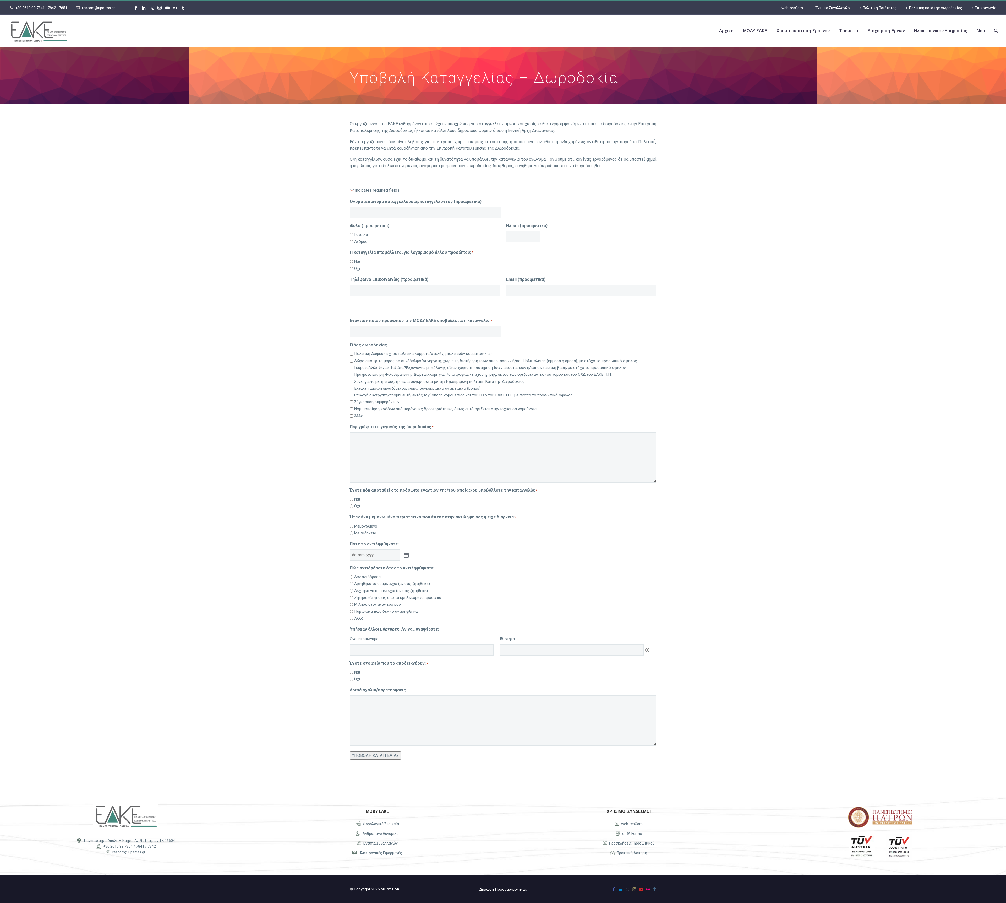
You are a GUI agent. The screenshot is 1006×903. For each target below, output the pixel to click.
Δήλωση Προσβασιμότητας (503, 889)
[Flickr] (175, 8)
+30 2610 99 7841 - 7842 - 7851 (41, 8)
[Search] (996, 31)
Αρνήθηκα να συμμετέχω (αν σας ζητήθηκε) (392, 583)
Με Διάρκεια (365, 533)
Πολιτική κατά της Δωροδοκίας (935, 8)
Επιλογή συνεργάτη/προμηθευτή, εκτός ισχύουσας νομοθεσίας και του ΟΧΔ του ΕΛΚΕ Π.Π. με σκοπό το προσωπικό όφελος (463, 395)
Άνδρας (360, 241)
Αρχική (726, 30)
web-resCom (792, 8)
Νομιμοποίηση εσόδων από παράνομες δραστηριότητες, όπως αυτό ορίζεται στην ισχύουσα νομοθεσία (445, 409)
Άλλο (358, 415)
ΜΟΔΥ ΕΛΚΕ (755, 30)
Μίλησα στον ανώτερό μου (377, 604)
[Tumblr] (183, 8)
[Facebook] (136, 8)
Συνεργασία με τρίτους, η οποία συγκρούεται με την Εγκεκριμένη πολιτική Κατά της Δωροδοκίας (439, 381)
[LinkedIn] (144, 8)
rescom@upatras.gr (98, 8)
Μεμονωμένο (365, 526)
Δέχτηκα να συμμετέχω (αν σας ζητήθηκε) (391, 590)
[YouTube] (167, 8)
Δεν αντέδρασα (367, 576)
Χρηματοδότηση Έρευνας (803, 30)
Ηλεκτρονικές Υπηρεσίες (940, 30)
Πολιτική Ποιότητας (879, 8)
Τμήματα (848, 30)
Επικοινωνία (985, 8)
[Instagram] (159, 8)
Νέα (981, 30)
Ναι (357, 261)
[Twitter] (152, 8)
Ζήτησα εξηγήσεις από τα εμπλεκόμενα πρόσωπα (397, 597)
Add (647, 650)
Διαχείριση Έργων (886, 30)
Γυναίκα (361, 234)
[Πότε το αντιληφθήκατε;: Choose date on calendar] (405, 554)
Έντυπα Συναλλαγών (833, 8)
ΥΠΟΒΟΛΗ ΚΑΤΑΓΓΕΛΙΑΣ (375, 755)
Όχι (357, 268)
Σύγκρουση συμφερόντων (376, 402)
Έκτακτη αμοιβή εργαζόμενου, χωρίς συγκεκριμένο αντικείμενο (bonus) (417, 388)
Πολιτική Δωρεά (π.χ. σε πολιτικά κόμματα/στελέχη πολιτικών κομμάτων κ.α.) (423, 353)
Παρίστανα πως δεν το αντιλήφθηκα (386, 611)
